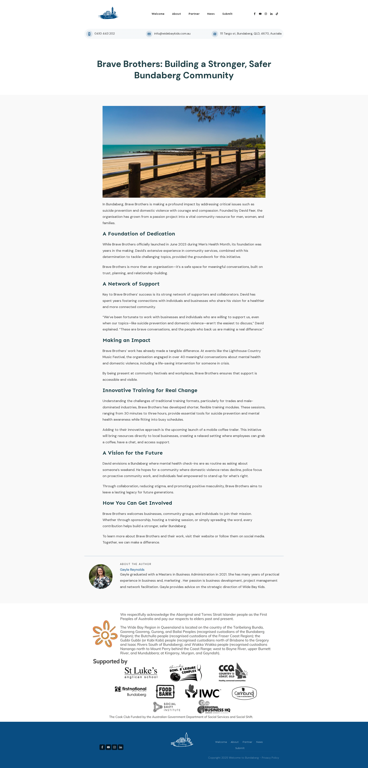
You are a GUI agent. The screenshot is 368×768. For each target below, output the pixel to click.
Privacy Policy (270, 757)
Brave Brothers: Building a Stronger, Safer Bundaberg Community (184, 69)
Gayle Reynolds (132, 569)
